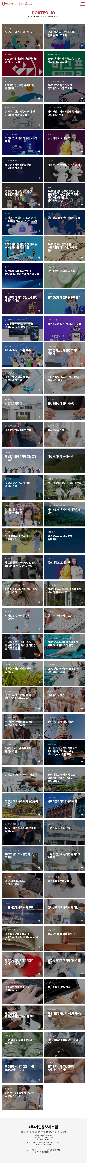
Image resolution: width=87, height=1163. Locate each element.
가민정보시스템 (10, 4)
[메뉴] (82, 4)
